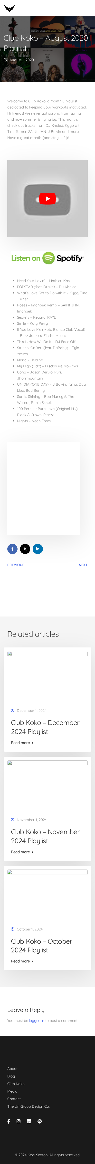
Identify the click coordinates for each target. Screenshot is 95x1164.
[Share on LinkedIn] (38, 549)
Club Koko (16, 1083)
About (12, 1068)
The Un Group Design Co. (28, 1106)
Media (12, 1091)
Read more (20, 742)
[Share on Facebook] (12, 549)
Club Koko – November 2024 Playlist (45, 836)
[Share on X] (25, 549)
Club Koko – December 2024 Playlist (45, 726)
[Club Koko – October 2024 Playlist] (47, 894)
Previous (15, 565)
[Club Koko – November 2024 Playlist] (47, 785)
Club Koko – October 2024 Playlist (41, 945)
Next (83, 565)
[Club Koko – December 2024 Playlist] (47, 676)
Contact (14, 1098)
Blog (11, 1076)
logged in (36, 1020)
